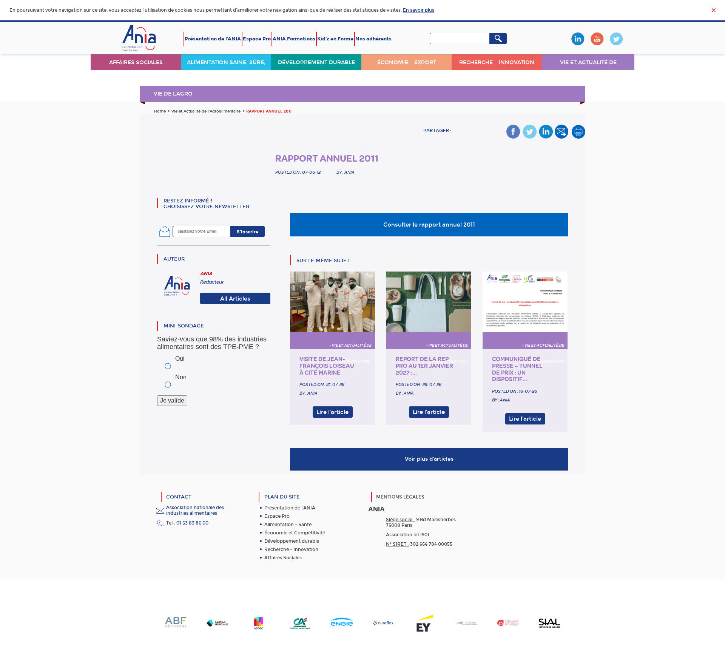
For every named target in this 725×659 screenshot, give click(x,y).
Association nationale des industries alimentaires (195, 510)
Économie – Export (406, 62)
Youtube (597, 38)
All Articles (235, 298)
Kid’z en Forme (335, 39)
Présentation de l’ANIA (213, 39)
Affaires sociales (136, 62)
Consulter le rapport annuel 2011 (429, 224)
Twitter (616, 38)
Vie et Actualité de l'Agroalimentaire (206, 111)
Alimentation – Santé (288, 524)
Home (160, 111)
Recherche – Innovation (496, 62)
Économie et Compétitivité (294, 533)
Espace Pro (257, 39)
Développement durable (316, 62)
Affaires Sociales (283, 557)
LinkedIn (577, 38)
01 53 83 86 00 (192, 523)
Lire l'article (332, 412)
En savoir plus (418, 10)
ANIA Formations (294, 39)
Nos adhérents (373, 39)
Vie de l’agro (173, 94)
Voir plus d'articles (429, 459)
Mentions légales (400, 497)
